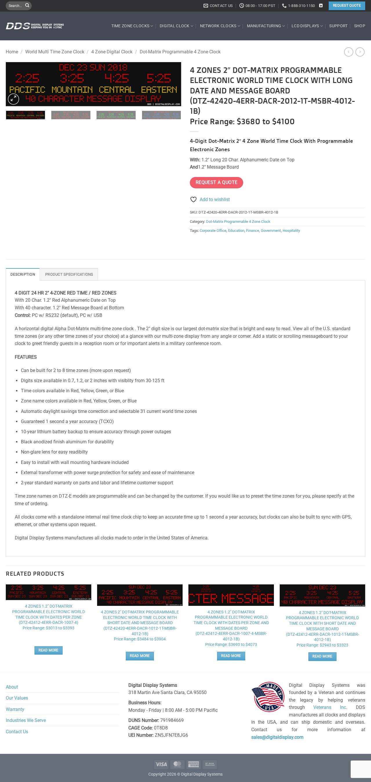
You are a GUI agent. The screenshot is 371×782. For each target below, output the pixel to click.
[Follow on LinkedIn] (321, 6)
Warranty (15, 709)
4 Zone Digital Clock (111, 52)
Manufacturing (264, 26)
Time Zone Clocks (130, 26)
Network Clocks (218, 26)
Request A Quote (217, 182)
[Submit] (27, 5)
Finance (252, 230)
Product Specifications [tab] (69, 274)
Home (12, 52)
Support (338, 26)
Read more (48, 650)
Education (236, 230)
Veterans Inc (329, 707)
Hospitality (291, 230)
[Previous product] (359, 51)
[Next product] (348, 51)
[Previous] (16, 85)
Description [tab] (22, 274)
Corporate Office (213, 230)
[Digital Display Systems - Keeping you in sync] (35, 26)
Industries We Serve (26, 720)
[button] (13, 99)
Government (271, 230)
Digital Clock (175, 26)
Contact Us (17, 731)
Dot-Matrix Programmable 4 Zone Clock (180, 52)
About (12, 687)
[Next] (170, 85)
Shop (359, 26)
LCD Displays (305, 26)
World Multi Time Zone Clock (54, 52)
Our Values (17, 698)
